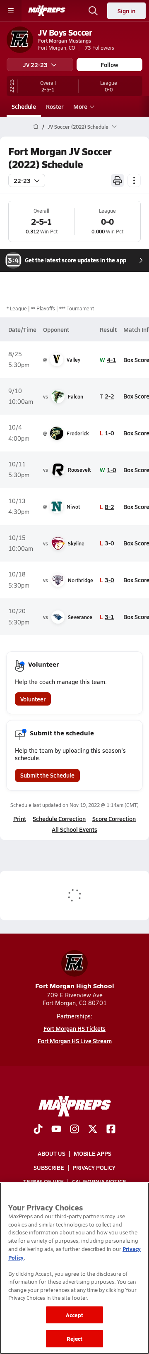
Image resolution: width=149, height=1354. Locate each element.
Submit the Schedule (47, 775)
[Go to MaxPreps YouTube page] (56, 1130)
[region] (74, 1268)
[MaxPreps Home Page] (36, 126)
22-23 (22, 180)
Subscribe (49, 1167)
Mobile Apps (92, 1153)
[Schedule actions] (134, 180)
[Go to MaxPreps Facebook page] (111, 1130)
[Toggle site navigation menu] (11, 11)
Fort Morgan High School (74, 985)
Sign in (126, 11)
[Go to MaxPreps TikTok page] (38, 1130)
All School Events (74, 829)
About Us (51, 1153)
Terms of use (43, 1181)
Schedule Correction (59, 818)
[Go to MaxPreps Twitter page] (93, 1130)
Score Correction (114, 818)
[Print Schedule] (117, 180)
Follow (109, 64)
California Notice (99, 1181)
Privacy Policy (93, 1167)
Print (19, 818)
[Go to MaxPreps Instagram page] (74, 1130)
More (80, 106)
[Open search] (93, 11)
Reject (75, 1338)
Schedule (24, 106)
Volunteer (33, 699)
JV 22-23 (35, 64)
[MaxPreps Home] (46, 10)
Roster (54, 106)
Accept (74, 1315)
